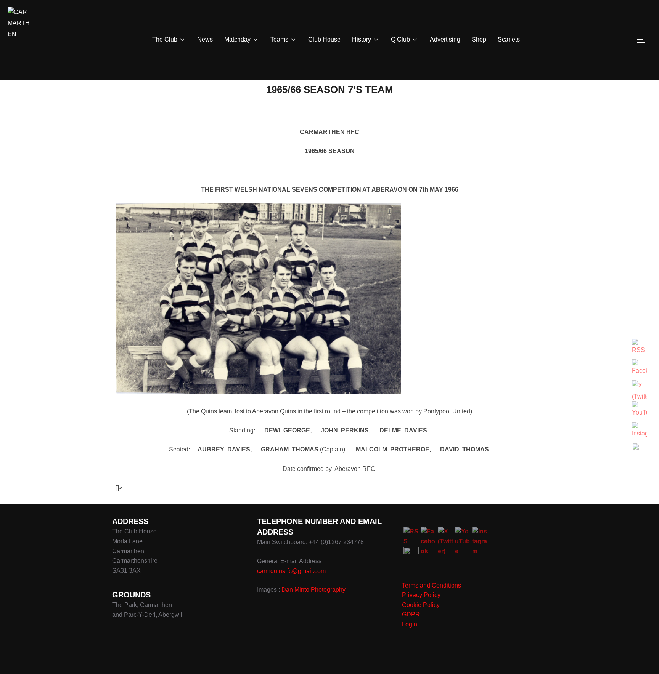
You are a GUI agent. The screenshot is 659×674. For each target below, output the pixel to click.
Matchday (237, 39)
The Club (164, 39)
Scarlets (509, 39)
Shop (479, 39)
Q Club (400, 39)
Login (409, 624)
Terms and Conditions (431, 585)
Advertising (445, 39)
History (361, 39)
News (205, 39)
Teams (279, 39)
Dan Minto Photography (313, 589)
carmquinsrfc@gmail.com (291, 571)
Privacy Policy (421, 595)
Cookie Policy (421, 605)
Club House (324, 39)
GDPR (411, 614)
